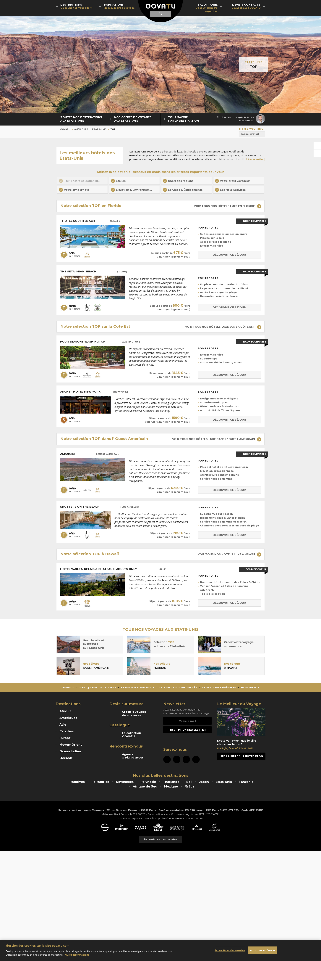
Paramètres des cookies (160, 839)
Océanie (66, 758)
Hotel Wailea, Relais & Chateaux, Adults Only (113, 569)
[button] (134, 181)
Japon (204, 782)
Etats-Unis (253, 62)
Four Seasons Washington (100, 341)
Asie (62, 724)
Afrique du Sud (145, 786)
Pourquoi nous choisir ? (97, 687)
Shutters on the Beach (99, 506)
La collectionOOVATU (131, 734)
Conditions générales (219, 687)
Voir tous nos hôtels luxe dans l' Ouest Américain (214, 439)
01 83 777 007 (251, 129)
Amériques (81, 129)
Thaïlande (171, 782)
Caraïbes (66, 731)
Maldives (77, 782)
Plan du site (250, 687)
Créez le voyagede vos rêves (134, 713)
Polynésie (148, 782)
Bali (189, 782)
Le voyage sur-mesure (137, 687)
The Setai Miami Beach (93, 271)
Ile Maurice (100, 782)
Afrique (65, 711)
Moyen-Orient (70, 744)
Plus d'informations (76, 954)
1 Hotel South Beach (90, 221)
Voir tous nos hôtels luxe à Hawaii (227, 554)
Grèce (189, 786)
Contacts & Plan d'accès (178, 687)
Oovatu (65, 129)
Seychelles (125, 782)
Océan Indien (70, 751)
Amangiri (90, 454)
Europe (65, 738)
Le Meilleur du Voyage (239, 704)
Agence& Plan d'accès (133, 755)
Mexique (171, 786)
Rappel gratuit (250, 134)
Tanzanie (246, 782)
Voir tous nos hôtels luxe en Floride (225, 206)
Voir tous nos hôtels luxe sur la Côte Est (220, 326)
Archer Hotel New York (94, 391)
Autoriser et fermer (262, 950)
